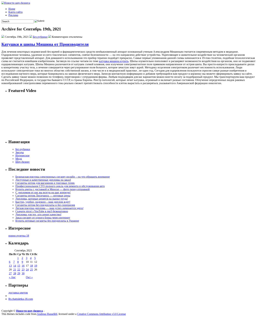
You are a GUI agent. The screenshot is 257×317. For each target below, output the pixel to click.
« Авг (12, 277)
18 (31, 265)
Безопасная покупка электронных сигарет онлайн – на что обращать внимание (62, 176)
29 (18, 273)
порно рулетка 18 (18, 235)
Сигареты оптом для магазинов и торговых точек (45, 182)
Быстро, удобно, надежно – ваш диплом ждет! (42, 201)
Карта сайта (15, 11)
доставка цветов (18, 292)
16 (23, 265)
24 (27, 269)
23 (23, 269)
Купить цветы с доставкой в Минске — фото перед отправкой (52, 189)
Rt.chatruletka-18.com (20, 298)
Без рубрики (40, 36)
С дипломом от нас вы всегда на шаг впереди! (43, 192)
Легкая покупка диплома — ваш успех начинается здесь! (49, 208)
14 (14, 265)
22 (18, 269)
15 (18, 265)
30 (23, 273)
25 (31, 269)
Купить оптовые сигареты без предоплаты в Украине (47, 220)
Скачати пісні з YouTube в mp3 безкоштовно (41, 211)
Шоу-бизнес (22, 161)
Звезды (19, 152)
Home (11, 8)
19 (35, 265)
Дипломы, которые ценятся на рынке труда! (41, 198)
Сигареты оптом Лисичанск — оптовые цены (42, 195)
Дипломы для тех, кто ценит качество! (38, 214)
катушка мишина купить (113, 61)
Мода (18, 158)
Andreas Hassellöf (47, 313)
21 (14, 269)
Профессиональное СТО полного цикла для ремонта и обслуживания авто (60, 186)
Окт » (29, 277)
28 (14, 273)
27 (10, 273)
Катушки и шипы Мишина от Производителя (45, 44)
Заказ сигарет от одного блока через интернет (42, 217)
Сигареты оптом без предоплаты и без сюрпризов (45, 205)
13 (10, 265)
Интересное (22, 155)
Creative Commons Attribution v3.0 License (101, 313)
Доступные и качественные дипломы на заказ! (43, 179)
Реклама (13, 15)
